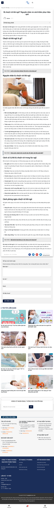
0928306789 (9, 432)
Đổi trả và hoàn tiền (41, 467)
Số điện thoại (6, 293)
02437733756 (5, 429)
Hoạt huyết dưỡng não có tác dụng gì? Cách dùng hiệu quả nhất (39, 391)
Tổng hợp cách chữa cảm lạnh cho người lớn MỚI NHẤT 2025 (39, 326)
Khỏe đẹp (7, 7)
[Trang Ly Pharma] (27, 2)
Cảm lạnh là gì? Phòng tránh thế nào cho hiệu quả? (40, 347)
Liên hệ (20, 464)
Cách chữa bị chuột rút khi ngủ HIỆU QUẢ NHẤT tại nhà (40, 369)
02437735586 (11, 427)
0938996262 (9, 450)
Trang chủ (3, 7)
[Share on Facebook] (29, 254)
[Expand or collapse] (49, 23)
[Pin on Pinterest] (37, 254)
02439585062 (5, 448)
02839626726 (25, 433)
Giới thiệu (21, 462)
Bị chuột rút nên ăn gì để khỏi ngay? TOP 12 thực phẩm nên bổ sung (12, 369)
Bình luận (5, 266)
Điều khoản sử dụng (23, 469)
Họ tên (5, 279)
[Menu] (2, 2)
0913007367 (5, 452)
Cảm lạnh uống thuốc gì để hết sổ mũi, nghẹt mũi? (13, 347)
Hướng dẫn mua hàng (41, 462)
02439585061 (11, 446)
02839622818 (29, 431)
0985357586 (5, 433)
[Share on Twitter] (33, 254)
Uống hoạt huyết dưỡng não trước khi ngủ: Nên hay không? (13, 391)
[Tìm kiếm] (32, 2)
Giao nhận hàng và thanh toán (43, 464)
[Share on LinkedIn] (40, 254)
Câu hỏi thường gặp (41, 469)
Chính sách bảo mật (23, 467)
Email (4, 286)
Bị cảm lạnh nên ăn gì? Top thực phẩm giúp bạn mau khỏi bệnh (13, 326)
